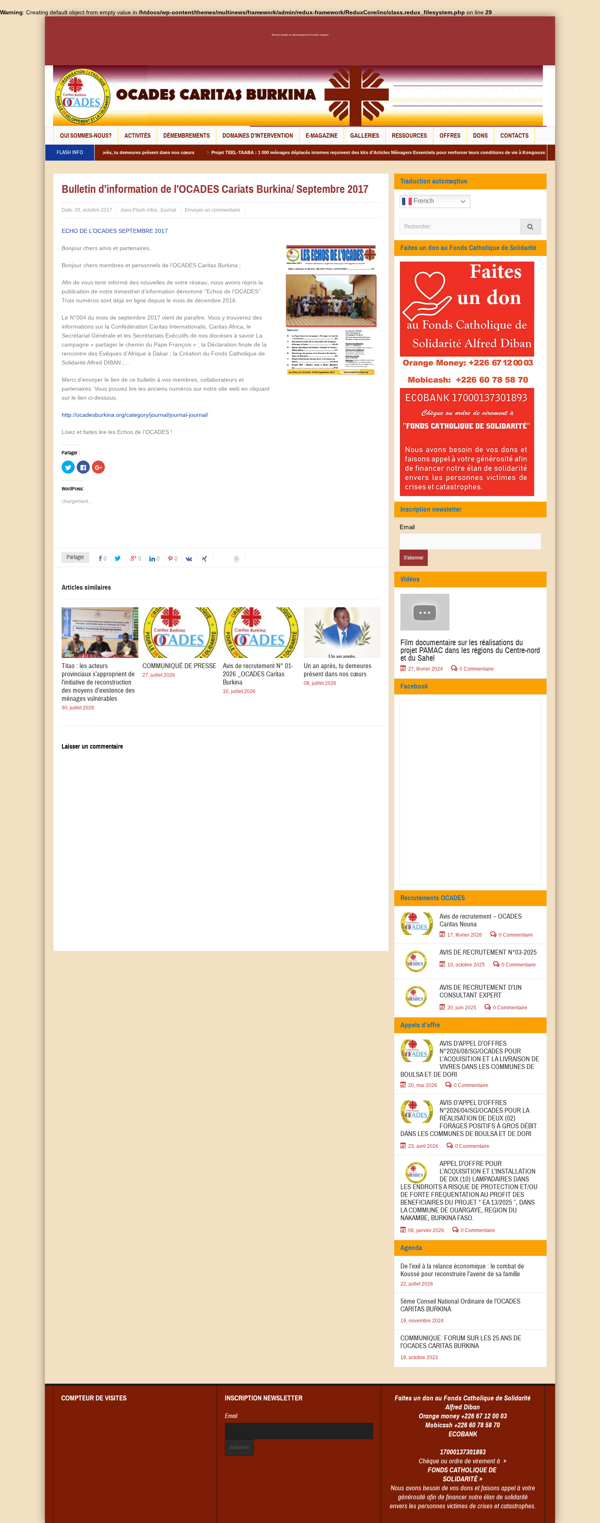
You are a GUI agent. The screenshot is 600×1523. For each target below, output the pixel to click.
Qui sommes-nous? (86, 135)
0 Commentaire (477, 669)
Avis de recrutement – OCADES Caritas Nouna (481, 920)
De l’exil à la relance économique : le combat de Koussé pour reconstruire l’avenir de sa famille (462, 1270)
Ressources (409, 135)
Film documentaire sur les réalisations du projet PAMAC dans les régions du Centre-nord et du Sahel (470, 650)
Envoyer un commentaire (212, 210)
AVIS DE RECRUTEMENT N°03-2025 (488, 952)
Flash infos (145, 210)
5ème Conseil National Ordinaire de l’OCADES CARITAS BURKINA (460, 1305)
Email (407, 526)
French (423, 200)
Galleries (364, 135)
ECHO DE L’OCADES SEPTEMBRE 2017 (115, 231)
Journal (168, 210)
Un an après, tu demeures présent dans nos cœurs (337, 670)
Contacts (514, 135)
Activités (137, 135)
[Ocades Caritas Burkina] (298, 95)
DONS (480, 135)
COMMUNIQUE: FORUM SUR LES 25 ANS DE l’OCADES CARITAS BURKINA (460, 1342)
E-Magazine (322, 135)
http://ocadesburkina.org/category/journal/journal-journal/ (135, 415)
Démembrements (186, 135)
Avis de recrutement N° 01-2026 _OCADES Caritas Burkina (258, 674)
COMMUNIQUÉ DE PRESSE (179, 666)
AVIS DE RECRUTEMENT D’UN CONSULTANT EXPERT (481, 991)
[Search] (530, 227)
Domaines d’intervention (257, 135)
